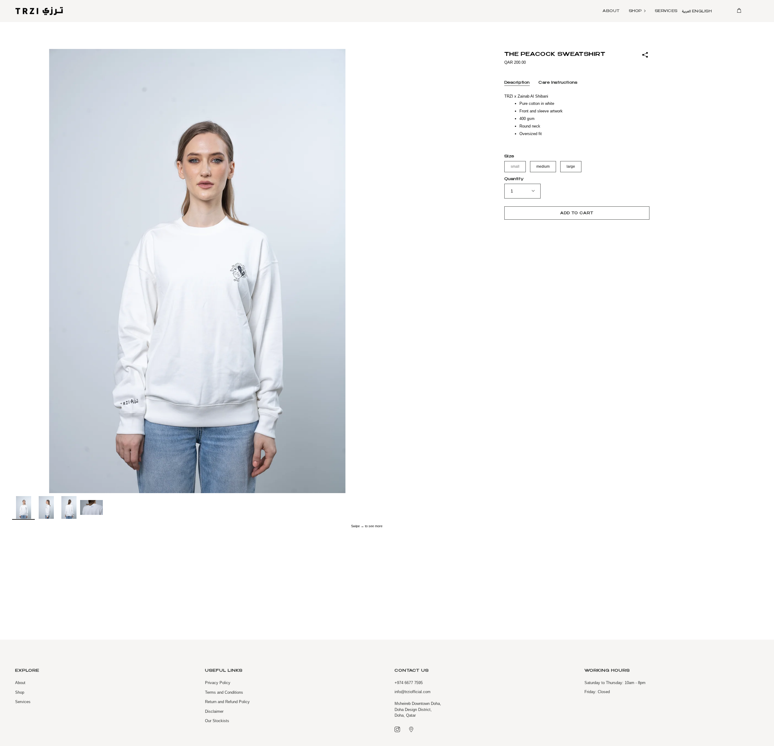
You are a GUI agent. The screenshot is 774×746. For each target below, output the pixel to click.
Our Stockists (217, 721)
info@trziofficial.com (413, 691)
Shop (19, 692)
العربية (686, 11)
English (702, 11)
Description (517, 83)
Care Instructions (557, 83)
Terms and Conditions (224, 692)
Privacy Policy (217, 682)
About (20, 682)
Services (23, 701)
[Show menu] (751, 11)
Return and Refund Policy (227, 701)
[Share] (645, 55)
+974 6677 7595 (409, 682)
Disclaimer (214, 711)
